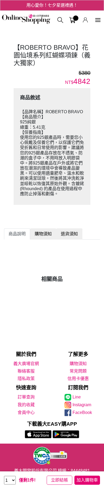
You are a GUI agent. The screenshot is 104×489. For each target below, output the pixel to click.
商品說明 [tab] (17, 234)
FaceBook (82, 412)
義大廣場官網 (26, 363)
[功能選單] (98, 20)
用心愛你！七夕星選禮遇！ (52, 5)
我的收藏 (26, 404)
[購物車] (72, 20)
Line (77, 397)
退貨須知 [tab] (69, 234)
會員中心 (26, 412)
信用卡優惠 (78, 378)
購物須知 (78, 363)
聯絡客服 (26, 371)
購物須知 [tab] (43, 234)
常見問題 (78, 371)
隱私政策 (26, 378)
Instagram (82, 404)
